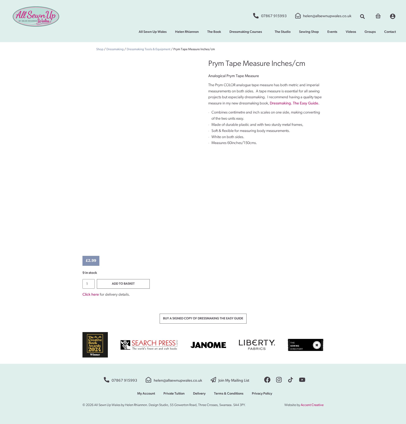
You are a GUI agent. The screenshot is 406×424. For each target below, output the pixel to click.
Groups (370, 32)
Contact (390, 32)
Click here (90, 295)
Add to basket (123, 283)
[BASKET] (378, 15)
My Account (146, 393)
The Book (214, 32)
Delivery (199, 393)
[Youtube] (302, 380)
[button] (362, 16)
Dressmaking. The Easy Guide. (294, 103)
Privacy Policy (262, 393)
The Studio (283, 32)
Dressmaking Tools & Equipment (148, 49)
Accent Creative (312, 405)
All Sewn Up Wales (153, 32)
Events (332, 32)
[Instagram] (279, 380)
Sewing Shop (309, 32)
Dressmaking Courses (245, 32)
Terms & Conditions (228, 393)
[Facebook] (267, 380)
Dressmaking (115, 49)
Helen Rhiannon (187, 32)
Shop (99, 49)
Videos (351, 32)
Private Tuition (174, 393)
